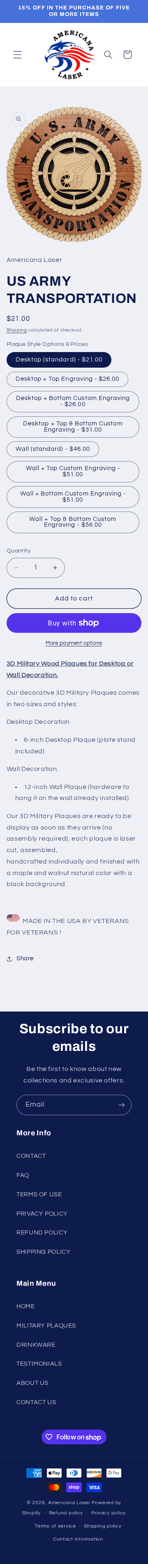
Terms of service (55, 1526)
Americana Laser (69, 1502)
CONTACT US (36, 1402)
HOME (25, 1306)
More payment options (74, 643)
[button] (17, 54)
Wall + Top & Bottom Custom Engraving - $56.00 (72, 522)
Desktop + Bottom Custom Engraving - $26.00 (73, 401)
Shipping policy (102, 1526)
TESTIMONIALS (39, 1364)
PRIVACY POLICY (42, 1214)
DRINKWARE (36, 1345)
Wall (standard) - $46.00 (53, 449)
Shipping (17, 330)
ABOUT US (32, 1383)
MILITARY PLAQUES (46, 1326)
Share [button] (25, 958)
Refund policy (66, 1513)
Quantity (18, 551)
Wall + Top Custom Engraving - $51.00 (73, 471)
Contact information (78, 1539)
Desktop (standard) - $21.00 (59, 360)
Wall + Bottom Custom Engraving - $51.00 (73, 497)
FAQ (22, 1175)
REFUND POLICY (41, 1233)
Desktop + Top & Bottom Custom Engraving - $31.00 (73, 427)
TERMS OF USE (39, 1194)
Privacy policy (108, 1513)
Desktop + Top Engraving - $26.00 (68, 379)
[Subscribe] (121, 1105)
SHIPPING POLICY (43, 1252)
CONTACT (31, 1156)
